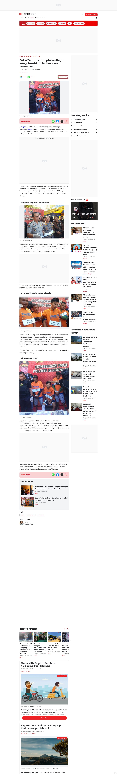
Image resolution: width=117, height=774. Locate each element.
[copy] (66, 121)
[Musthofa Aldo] (21, 523)
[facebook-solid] (57, 121)
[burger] (96, 18)
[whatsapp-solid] (53, 121)
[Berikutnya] (70, 616)
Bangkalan (24, 127)
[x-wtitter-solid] (62, 121)
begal (30, 129)
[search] (83, 15)
